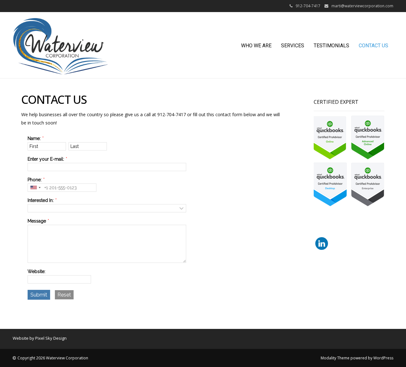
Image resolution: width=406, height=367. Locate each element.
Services (292, 46)
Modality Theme (335, 358)
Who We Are (256, 46)
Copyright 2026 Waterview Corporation (52, 358)
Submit (38, 295)
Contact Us (373, 46)
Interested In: (41, 200)
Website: (36, 271)
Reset (64, 295)
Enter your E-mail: (46, 159)
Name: (34, 138)
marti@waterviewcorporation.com (362, 6)
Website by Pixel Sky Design (40, 338)
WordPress (383, 358)
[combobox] (35, 187)
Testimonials (331, 46)
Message (37, 221)
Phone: (35, 179)
